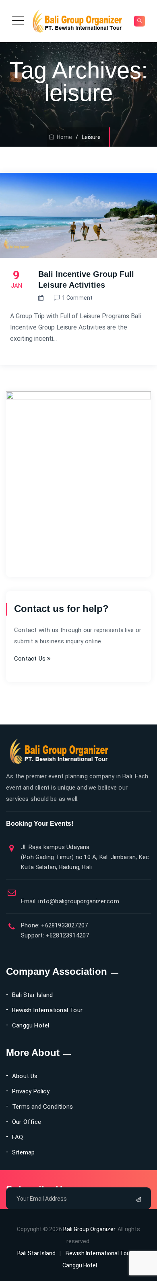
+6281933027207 (63, 925)
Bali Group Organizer (89, 1229)
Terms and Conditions (42, 1106)
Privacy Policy (31, 1091)
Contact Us (30, 658)
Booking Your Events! (39, 823)
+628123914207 (66, 935)
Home (63, 137)
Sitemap (23, 1152)
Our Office (26, 1121)
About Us (25, 1076)
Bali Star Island (32, 995)
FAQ (17, 1137)
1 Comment (77, 298)
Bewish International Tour (47, 1010)
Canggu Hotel (30, 1025)
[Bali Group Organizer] (77, 21)
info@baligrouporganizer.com (70, 901)
